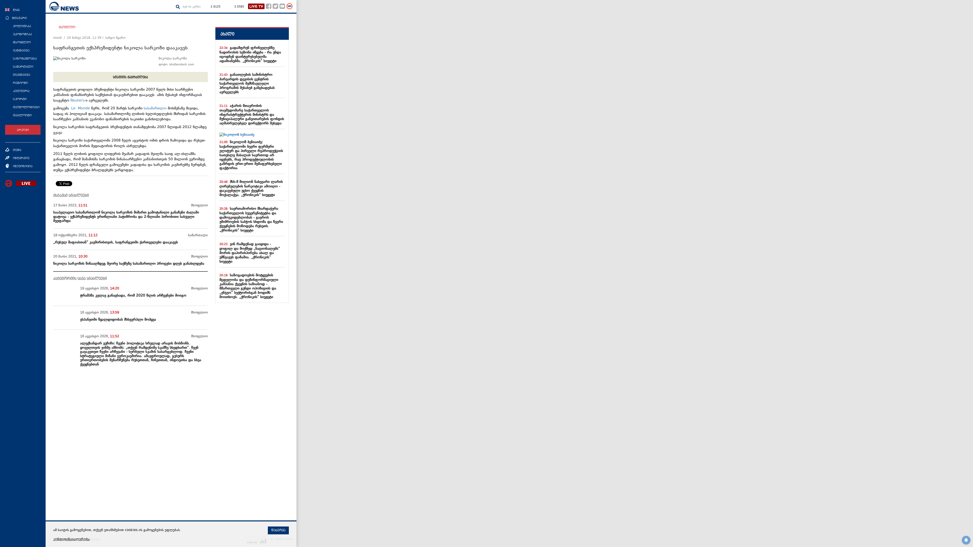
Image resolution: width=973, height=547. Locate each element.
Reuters (77, 100)
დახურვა (278, 530)
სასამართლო (155, 108)
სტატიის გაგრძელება (130, 77)
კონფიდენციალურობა (71, 539)
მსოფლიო (67, 27)
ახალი (227, 34)
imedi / (60, 38)
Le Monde (80, 108)
